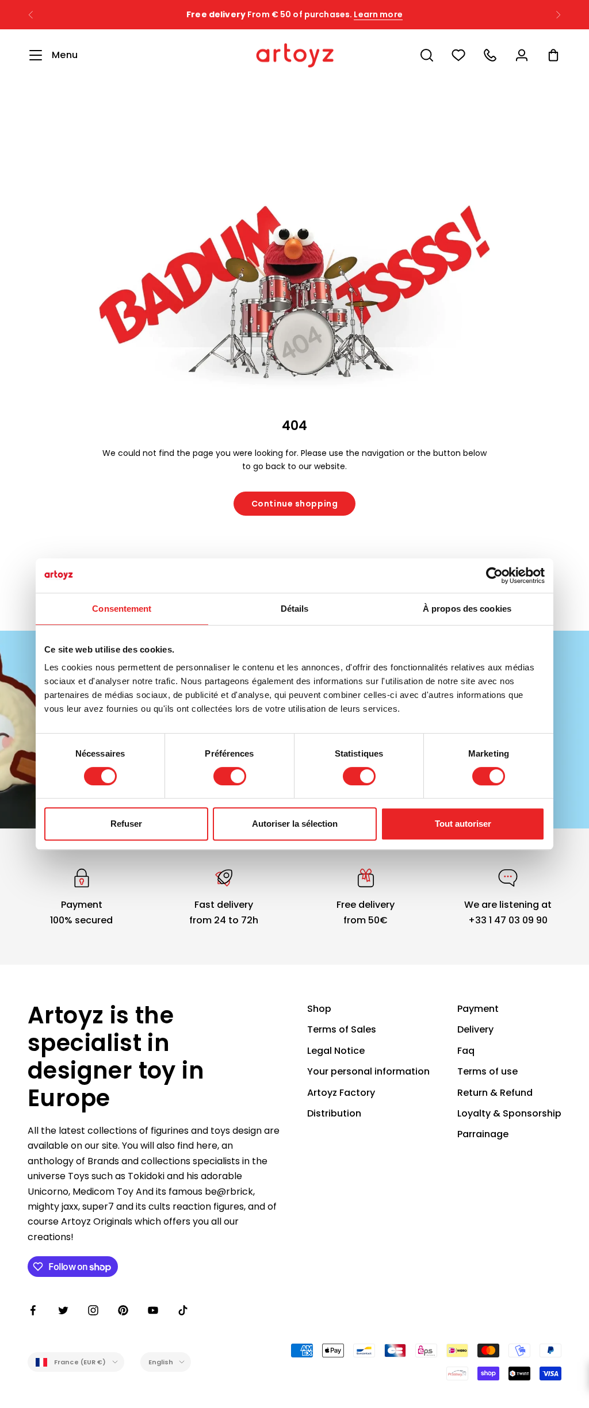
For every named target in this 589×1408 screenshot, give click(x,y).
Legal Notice (336, 1050)
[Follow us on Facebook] (33, 1310)
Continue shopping (294, 503)
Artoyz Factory (341, 1092)
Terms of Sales (341, 1029)
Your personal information (368, 1071)
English (161, 1362)
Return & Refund (495, 1092)
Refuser (126, 823)
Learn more (378, 14)
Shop (319, 1008)
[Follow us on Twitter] (63, 1310)
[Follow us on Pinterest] (123, 1310)
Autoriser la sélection (295, 823)
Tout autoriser (463, 823)
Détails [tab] (295, 608)
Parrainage (482, 1134)
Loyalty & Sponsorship (509, 1113)
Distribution (334, 1113)
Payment (478, 1008)
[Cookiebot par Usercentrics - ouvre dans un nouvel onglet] (494, 575)
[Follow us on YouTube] (153, 1310)
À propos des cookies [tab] (467, 608)
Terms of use (487, 1071)
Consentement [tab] (121, 608)
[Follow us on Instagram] (93, 1310)
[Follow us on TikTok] (183, 1310)
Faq (466, 1050)
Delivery (475, 1029)
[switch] (229, 776)
